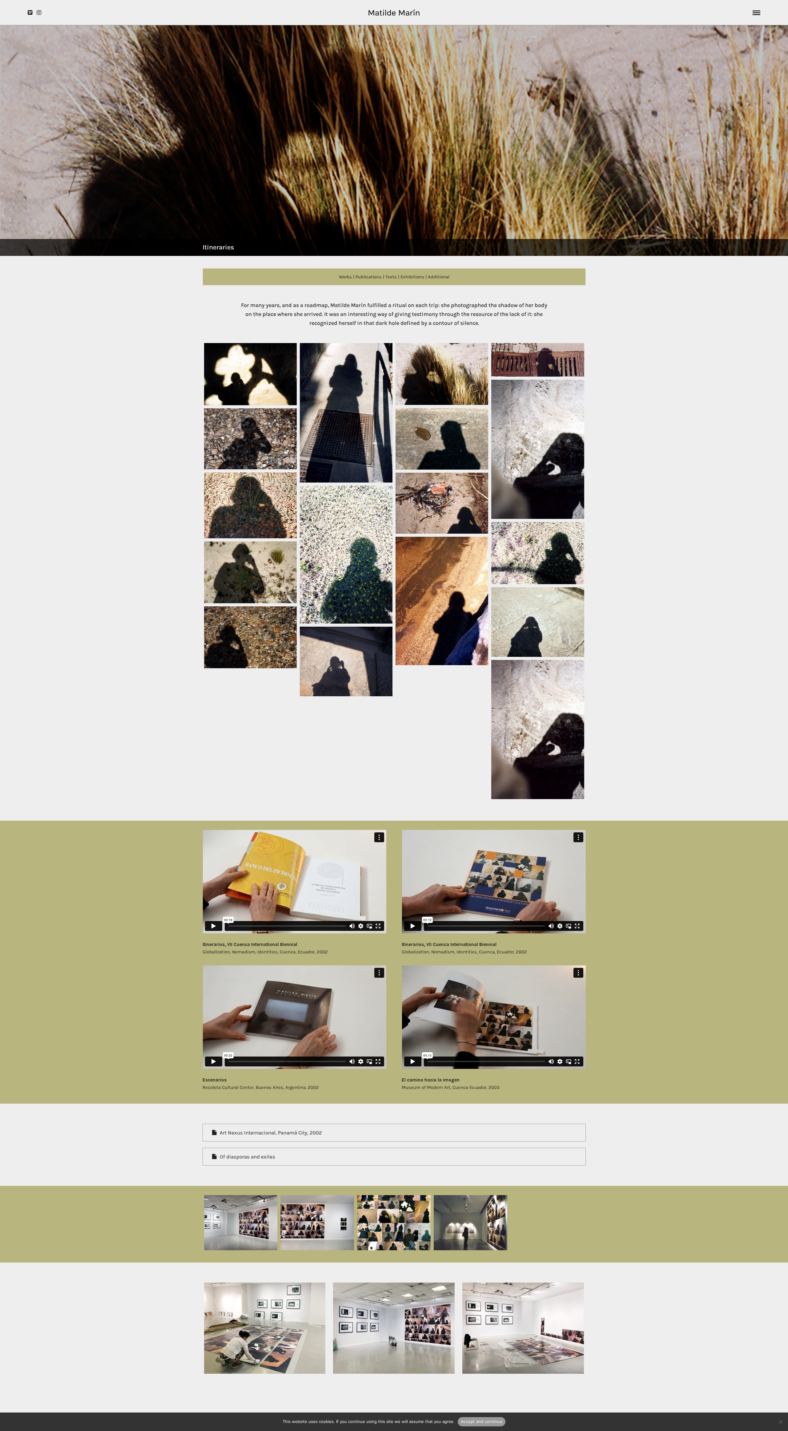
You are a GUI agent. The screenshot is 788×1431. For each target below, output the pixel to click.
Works (345, 277)
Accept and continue (481, 1421)
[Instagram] (39, 12)
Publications (369, 277)
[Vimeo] (30, 12)
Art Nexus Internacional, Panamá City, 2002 (271, 1133)
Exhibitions (412, 277)
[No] (780, 1422)
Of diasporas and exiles (247, 1157)
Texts (391, 277)
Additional (438, 277)
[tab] (394, 1133)
